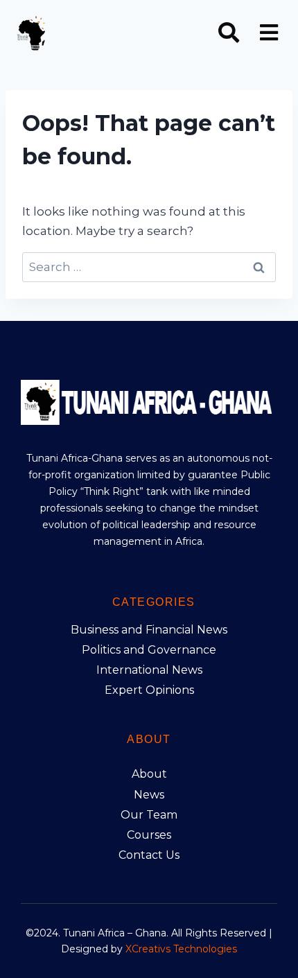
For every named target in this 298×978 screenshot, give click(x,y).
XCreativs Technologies (181, 949)
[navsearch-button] (228, 34)
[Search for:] (149, 267)
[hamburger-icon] (268, 34)
